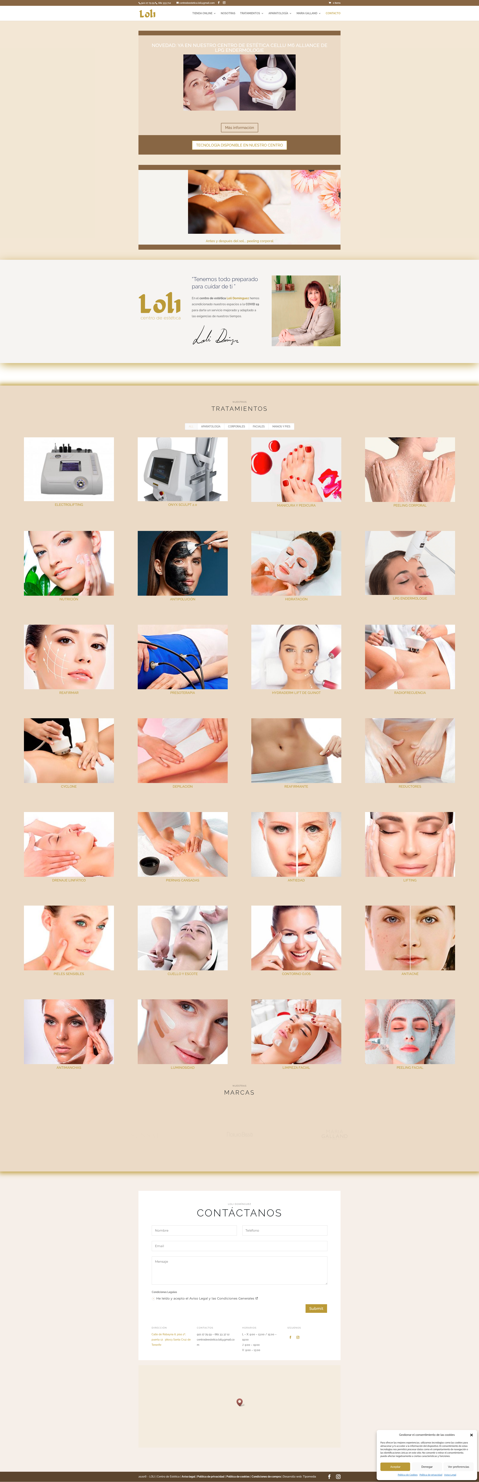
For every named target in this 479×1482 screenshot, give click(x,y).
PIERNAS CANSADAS (182, 880)
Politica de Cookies (408, 1475)
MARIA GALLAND (307, 13)
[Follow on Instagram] (298, 1337)
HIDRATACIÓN (296, 599)
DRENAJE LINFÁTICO (69, 880)
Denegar (427, 1467)
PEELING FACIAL (410, 1068)
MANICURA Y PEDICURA (296, 505)
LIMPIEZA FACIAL (296, 1068)
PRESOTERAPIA (182, 693)
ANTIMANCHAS (69, 1068)
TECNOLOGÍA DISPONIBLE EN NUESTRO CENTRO (239, 145)
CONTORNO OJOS (296, 974)
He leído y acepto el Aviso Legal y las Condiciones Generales (205, 1298)
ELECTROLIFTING (69, 505)
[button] (471, 1435)
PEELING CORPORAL (410, 505)
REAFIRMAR (69, 693)
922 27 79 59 (148, 3)
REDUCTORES (410, 786)
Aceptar (395, 1467)
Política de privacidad (430, 1475)
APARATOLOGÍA (278, 13)
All (191, 426)
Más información (239, 127)
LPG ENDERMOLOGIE (410, 598)
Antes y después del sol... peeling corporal (239, 241)
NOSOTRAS (228, 13)
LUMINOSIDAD (183, 1068)
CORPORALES (236, 426)
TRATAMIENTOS (250, 13)
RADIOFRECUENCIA (410, 693)
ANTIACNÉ (410, 974)
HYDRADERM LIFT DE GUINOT (296, 693)
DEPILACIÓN (183, 786)
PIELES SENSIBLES (69, 974)
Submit (316, 1308)
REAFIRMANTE (296, 786)
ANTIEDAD (296, 880)
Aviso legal (188, 1476)
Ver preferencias (458, 1467)
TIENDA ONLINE (202, 13)
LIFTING (410, 880)
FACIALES (259, 426)
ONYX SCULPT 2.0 (182, 505)
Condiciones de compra (266, 1476)
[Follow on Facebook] (290, 1337)
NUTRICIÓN (69, 599)
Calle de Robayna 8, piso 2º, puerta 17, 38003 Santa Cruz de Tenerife (171, 1339)
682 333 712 (165, 3)
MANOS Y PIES (281, 426)
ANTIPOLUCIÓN (182, 599)
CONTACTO (333, 13)
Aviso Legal (450, 1475)
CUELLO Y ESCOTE (183, 974)
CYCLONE (69, 786)
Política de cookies (238, 1476)
